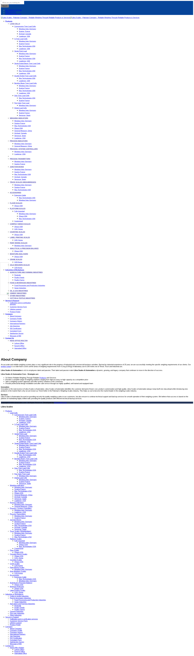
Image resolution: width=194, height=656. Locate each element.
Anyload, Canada (25, 34)
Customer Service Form (18, 307)
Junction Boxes (17, 167)
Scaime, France (24, 31)
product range (6, 366)
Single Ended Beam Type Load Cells (27, 63)
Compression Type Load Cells (25, 26)
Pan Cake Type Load (21, 103)
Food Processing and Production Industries (29, 285)
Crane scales (16, 259)
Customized (18, 221)
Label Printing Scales (20, 237)
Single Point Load (20, 51)
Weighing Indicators (19, 118)
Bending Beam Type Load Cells (25, 83)
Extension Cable (20, 195)
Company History (16, 321)
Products (8, 21)
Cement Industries (18, 293)
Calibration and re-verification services (20, 303)
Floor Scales (16, 203)
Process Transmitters (20, 159)
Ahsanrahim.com (60, 403)
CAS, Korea (18, 229)
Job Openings (15, 326)
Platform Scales (17, 208)
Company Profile (16, 318)
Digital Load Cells (20, 108)
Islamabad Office (20, 348)
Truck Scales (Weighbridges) (23, 182)
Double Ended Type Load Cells (25, 76)
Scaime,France (24, 44)
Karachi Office (19, 346)
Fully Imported (19, 211)
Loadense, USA (24, 36)
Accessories (15, 192)
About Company (15, 316)
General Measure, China (23, 131)
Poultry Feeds (19, 277)
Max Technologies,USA (27, 46)
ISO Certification (15, 328)
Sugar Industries (20, 288)
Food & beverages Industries (23, 283)
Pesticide (17, 275)
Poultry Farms (19, 280)
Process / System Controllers (24, 149)
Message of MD (15, 336)
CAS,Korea (18, 262)
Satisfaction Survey (16, 333)
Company (9, 314)
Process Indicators (19, 141)
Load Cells (15, 24)
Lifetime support (15, 309)
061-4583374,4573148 (13, 10)
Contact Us (9, 338)
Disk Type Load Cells (21, 95)
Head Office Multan (19, 340)
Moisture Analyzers (19, 254)
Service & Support (12, 300)
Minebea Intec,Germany (27, 29)
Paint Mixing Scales (18, 243)
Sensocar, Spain (24, 115)
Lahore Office (19, 343)
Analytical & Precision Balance (24, 248)
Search (4, 6)
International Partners (17, 323)
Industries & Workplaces (14, 270)
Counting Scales (17, 232)
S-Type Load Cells (20, 39)
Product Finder (15, 312)
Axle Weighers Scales (20, 265)
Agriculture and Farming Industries (26, 272)
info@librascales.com (13, 14)
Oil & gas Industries (19, 291)
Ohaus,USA (18, 128)
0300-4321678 (10, 12)
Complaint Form (15, 331)
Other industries (17, 296)
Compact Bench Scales (20, 224)
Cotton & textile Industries (22, 298)
